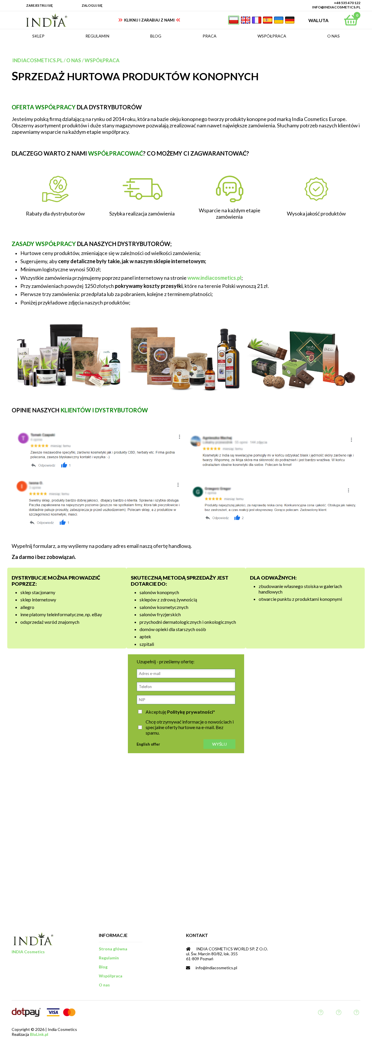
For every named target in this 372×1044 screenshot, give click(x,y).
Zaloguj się (92, 5)
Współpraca (102, 60)
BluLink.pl (39, 1034)
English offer (148, 744)
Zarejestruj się (39, 5)
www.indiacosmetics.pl (214, 278)
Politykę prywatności (190, 712)
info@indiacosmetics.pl (336, 7)
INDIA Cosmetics (28, 951)
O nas (73, 60)
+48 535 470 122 (347, 3)
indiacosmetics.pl (37, 60)
